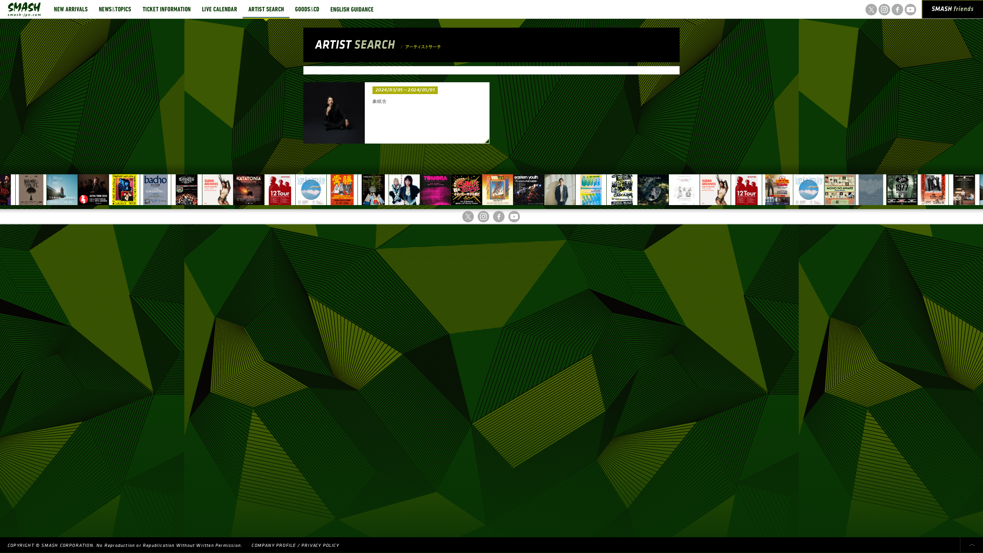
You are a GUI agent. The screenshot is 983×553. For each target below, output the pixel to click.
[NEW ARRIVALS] (70, 9)
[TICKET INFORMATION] (166, 9)
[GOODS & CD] (307, 9)
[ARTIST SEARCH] (266, 9)
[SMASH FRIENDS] (952, 10)
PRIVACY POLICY (320, 545)
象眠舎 (379, 101)
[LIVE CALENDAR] (219, 9)
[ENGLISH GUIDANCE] (352, 9)
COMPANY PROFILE (274, 545)
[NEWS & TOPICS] (115, 9)
